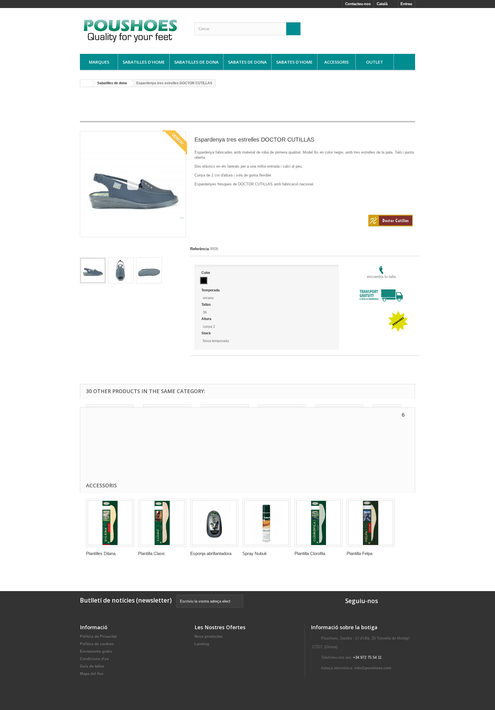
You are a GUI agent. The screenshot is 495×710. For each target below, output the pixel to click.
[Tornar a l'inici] (85, 83)
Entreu (406, 4)
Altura (206, 319)
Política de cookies (97, 644)
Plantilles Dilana (100, 553)
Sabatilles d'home (144, 62)
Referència (199, 249)
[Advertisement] (247, 106)
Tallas (206, 305)
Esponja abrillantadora (210, 553)
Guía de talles (92, 666)
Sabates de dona (247, 62)
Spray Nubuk (254, 553)
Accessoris (336, 62)
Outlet (374, 62)
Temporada (211, 290)
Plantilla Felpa (359, 553)
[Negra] (204, 280)
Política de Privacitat (98, 636)
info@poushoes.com (372, 668)
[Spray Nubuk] (266, 523)
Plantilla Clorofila (309, 553)
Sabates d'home (294, 62)
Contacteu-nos (358, 4)
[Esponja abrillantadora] (214, 523)
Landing (202, 644)
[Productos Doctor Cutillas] (390, 202)
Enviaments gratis (96, 651)
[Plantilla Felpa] (371, 523)
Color (206, 273)
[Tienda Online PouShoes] (133, 29)
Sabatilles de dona (196, 62)
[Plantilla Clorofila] (318, 523)
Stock (206, 333)
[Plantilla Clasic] (162, 523)
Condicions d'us (94, 659)
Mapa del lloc (92, 674)
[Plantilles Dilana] (110, 523)
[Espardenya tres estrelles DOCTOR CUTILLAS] (92, 270)
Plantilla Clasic (151, 553)
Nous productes (209, 636)
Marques (99, 62)
